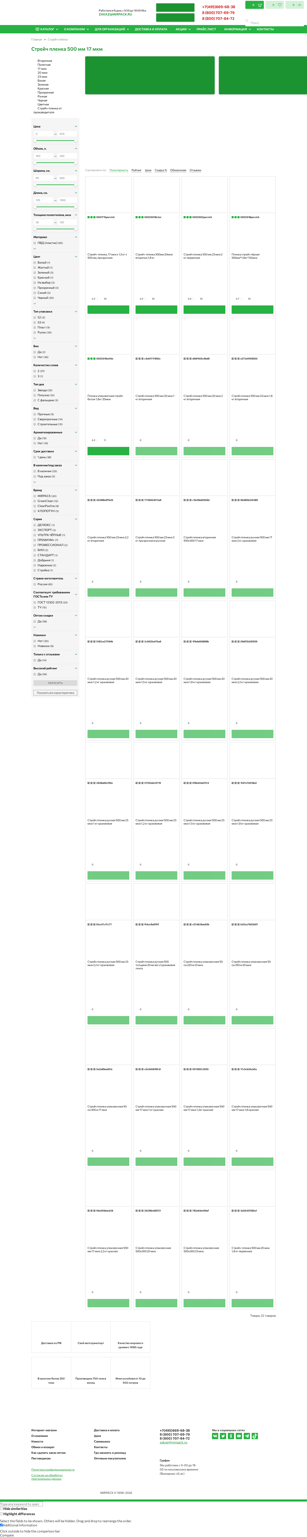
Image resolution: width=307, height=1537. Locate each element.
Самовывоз (102, 1441)
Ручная (42, 96)
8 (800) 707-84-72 (218, 18)
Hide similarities (15, 1509)
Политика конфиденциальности (53, 1469)
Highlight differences (19, 1514)
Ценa (148, 170)
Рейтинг (137, 170)
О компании (39, 1435)
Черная (42, 100)
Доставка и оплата (106, 1430)
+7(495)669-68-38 (218, 6)
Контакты (101, 1447)
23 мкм (42, 76)
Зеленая (43, 84)
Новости (37, 1441)
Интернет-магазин (44, 1430)
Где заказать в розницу (110, 1452)
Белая (42, 80)
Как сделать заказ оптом (48, 1452)
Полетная (44, 64)
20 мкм (42, 72)
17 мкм (42, 68)
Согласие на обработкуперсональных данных (47, 1476)
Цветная (43, 104)
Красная (43, 88)
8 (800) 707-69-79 (218, 12)
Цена (97, 1435)
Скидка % (161, 170)
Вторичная (45, 60)
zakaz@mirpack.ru (115, 14)
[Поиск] (247, 21)
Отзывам (195, 170)
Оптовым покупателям (110, 1458)
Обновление (178, 170)
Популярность (119, 170)
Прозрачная (46, 92)
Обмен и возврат (43, 1447)
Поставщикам (41, 1458)
